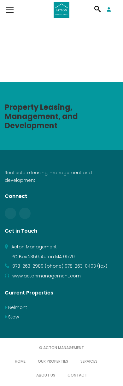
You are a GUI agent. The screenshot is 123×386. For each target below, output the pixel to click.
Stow (13, 317)
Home (20, 361)
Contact (77, 375)
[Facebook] (10, 213)
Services (88, 361)
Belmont (17, 307)
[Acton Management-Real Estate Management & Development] (61, 9)
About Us (45, 375)
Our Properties (53, 361)
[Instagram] (25, 213)
